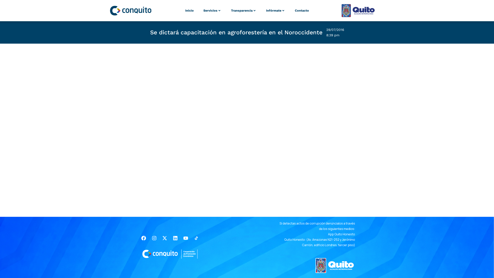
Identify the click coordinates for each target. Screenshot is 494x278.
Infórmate (273, 10)
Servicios (210, 10)
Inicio (189, 10)
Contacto (302, 10)
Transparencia (242, 10)
